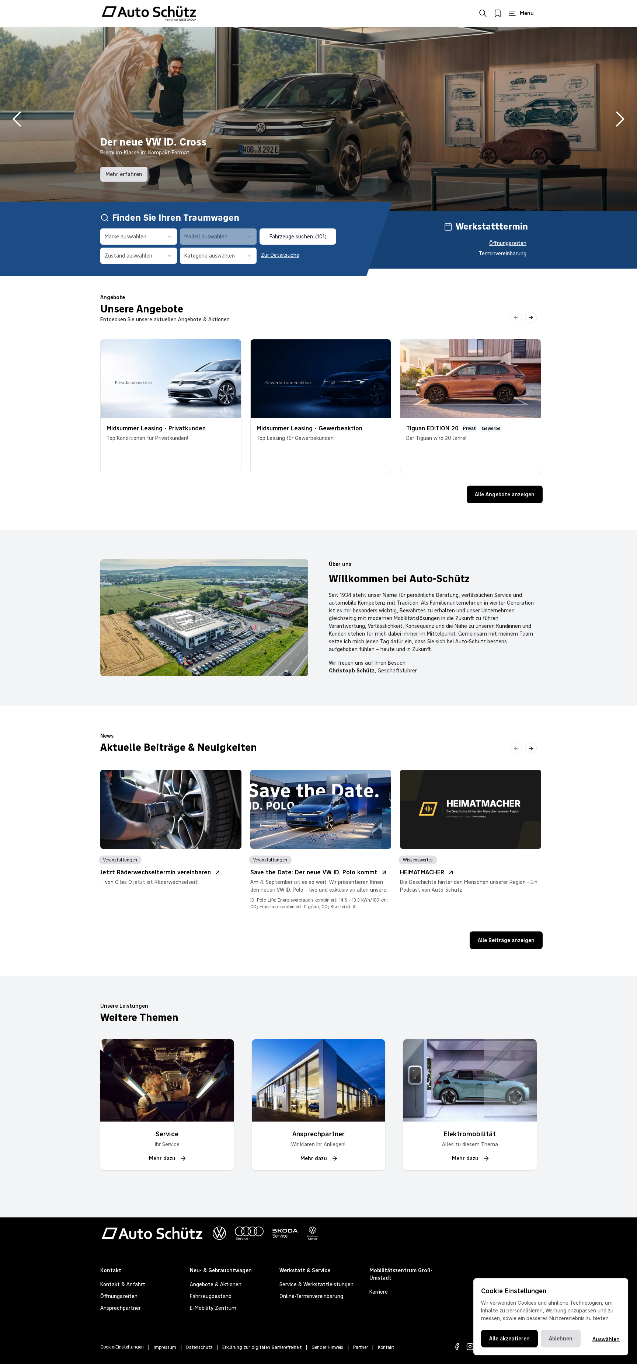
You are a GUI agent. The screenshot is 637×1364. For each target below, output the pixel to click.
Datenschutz (199, 1347)
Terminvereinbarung (502, 253)
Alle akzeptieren (509, 1338)
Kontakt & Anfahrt (122, 1284)
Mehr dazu (162, 1158)
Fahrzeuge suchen (298, 236)
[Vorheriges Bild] (17, 119)
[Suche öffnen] (483, 13)
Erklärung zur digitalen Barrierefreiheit (262, 1347)
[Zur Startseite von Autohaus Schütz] (149, 13)
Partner (360, 1347)
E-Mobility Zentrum (213, 1308)
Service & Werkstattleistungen (316, 1284)
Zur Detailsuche (280, 255)
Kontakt (386, 1347)
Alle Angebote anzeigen (505, 494)
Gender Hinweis (327, 1347)
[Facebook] (457, 1346)
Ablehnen (560, 1338)
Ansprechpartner (120, 1308)
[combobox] (138, 236)
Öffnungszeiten (507, 243)
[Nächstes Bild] (620, 119)
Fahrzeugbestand (211, 1296)
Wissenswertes (418, 860)
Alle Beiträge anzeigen (506, 940)
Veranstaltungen (120, 860)
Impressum (165, 1347)
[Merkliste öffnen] (497, 13)
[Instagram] (470, 1346)
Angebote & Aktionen (215, 1284)
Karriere (378, 1291)
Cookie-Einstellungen (122, 1347)
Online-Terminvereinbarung (311, 1296)
